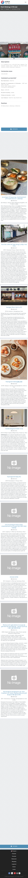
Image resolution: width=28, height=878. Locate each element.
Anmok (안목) (14, 577)
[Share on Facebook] (9, 873)
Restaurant (7, 9)
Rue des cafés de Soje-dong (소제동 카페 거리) (14, 245)
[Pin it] (15, 873)
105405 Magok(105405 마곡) (14, 429)
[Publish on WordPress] (17, 873)
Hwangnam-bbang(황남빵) (14, 382)
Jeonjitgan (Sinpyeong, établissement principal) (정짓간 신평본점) (14, 198)
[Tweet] (12, 873)
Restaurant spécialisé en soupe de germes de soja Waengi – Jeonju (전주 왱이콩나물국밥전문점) (14, 626)
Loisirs (14, 869)
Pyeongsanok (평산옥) (14, 477)
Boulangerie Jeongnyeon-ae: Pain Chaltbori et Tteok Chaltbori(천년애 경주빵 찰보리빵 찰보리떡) (14, 693)
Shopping (14, 861)
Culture (14, 866)
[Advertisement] (14, 26)
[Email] (19, 873)
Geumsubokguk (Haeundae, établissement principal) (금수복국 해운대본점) (14, 526)
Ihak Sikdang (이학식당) (16, 9)
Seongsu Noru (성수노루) (14, 307)
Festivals (14, 853)
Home (2, 9)
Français (14, 851)
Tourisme (14, 856)
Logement (14, 864)
